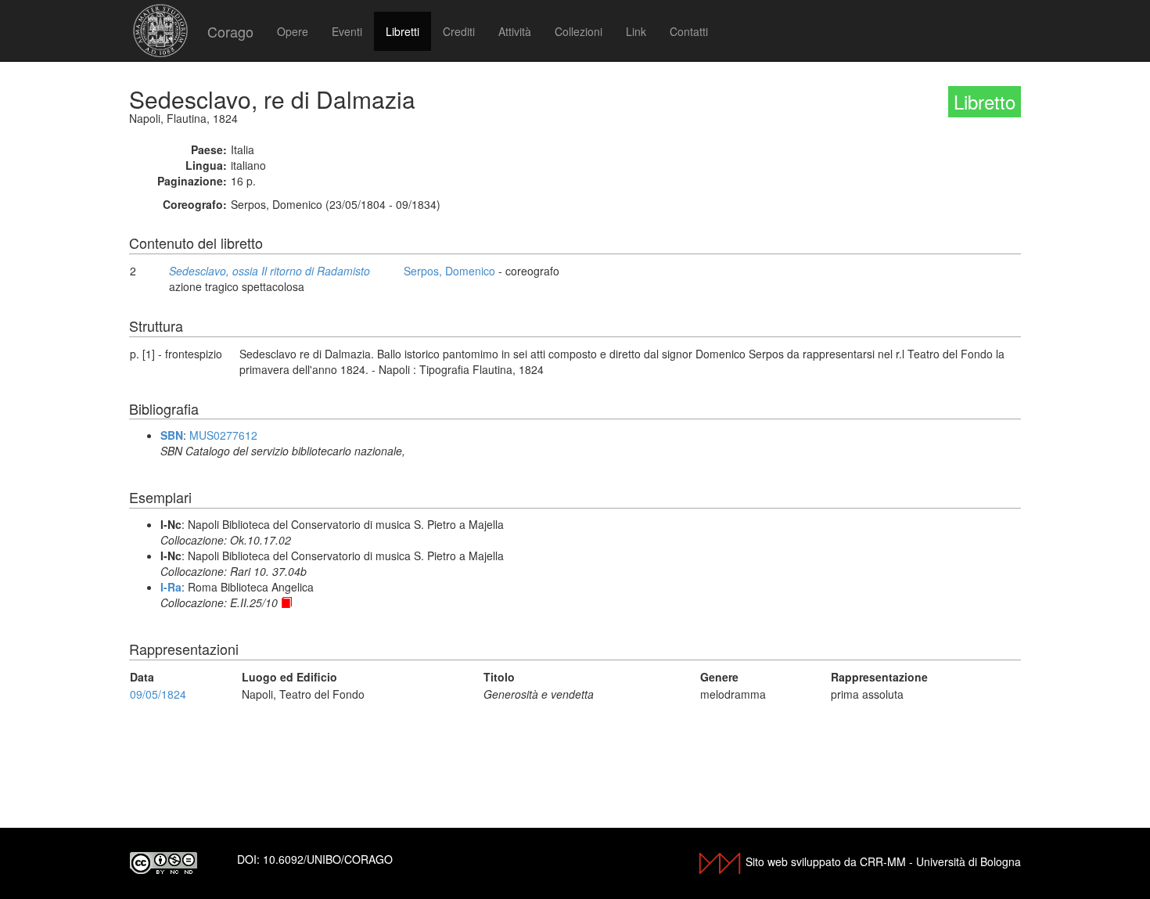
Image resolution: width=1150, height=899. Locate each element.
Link (636, 31)
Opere (292, 31)
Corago (230, 31)
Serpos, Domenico (449, 271)
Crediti (459, 31)
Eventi (347, 31)
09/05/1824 (158, 694)
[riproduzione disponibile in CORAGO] (286, 602)
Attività (514, 31)
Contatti (689, 31)
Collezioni (578, 31)
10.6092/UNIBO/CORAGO (328, 859)
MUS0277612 (223, 435)
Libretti (402, 31)
